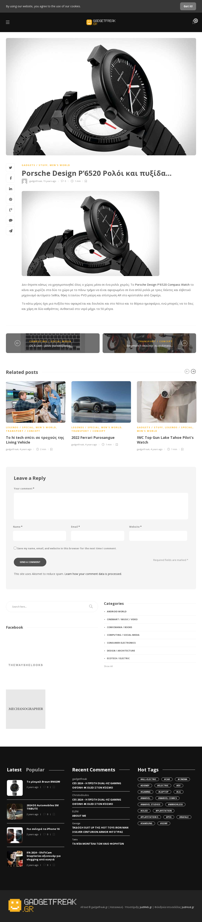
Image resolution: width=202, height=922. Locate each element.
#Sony (163, 823)
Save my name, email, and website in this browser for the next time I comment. (67, 548)
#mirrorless (175, 804)
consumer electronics (121, 642)
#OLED (144, 810)
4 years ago (26, 449)
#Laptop (163, 791)
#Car (167, 779)
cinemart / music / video (122, 619)
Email (75, 526)
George (76, 823)
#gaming (145, 791)
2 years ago (32, 787)
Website (135, 526)
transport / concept (155, 341)
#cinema (182, 779)
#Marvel (145, 798)
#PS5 (168, 817)
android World (116, 611)
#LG (178, 791)
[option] (35, 415)
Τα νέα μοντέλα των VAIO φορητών (98, 843)
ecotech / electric (118, 658)
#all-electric (148, 779)
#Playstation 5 (149, 817)
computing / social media (50, 341)
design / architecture (121, 650)
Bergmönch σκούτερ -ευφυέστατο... (149, 345)
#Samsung (146, 823)
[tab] (14, 769)
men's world (60, 165)
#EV (178, 785)
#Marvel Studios (150, 804)
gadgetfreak (35, 181)
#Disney (144, 785)
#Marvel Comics (167, 798)
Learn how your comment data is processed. (93, 574)
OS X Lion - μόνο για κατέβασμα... (50, 345)
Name (17, 526)
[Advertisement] (123, 699)
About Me (79, 815)
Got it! (188, 6)
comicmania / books (119, 627)
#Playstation (164, 810)
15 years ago (49, 181)
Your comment (24, 488)
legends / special (20, 427)
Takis (75, 839)
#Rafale (184, 817)
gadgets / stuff (35, 165)
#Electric (162, 785)
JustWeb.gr (146, 907)
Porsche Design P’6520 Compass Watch (162, 284)
